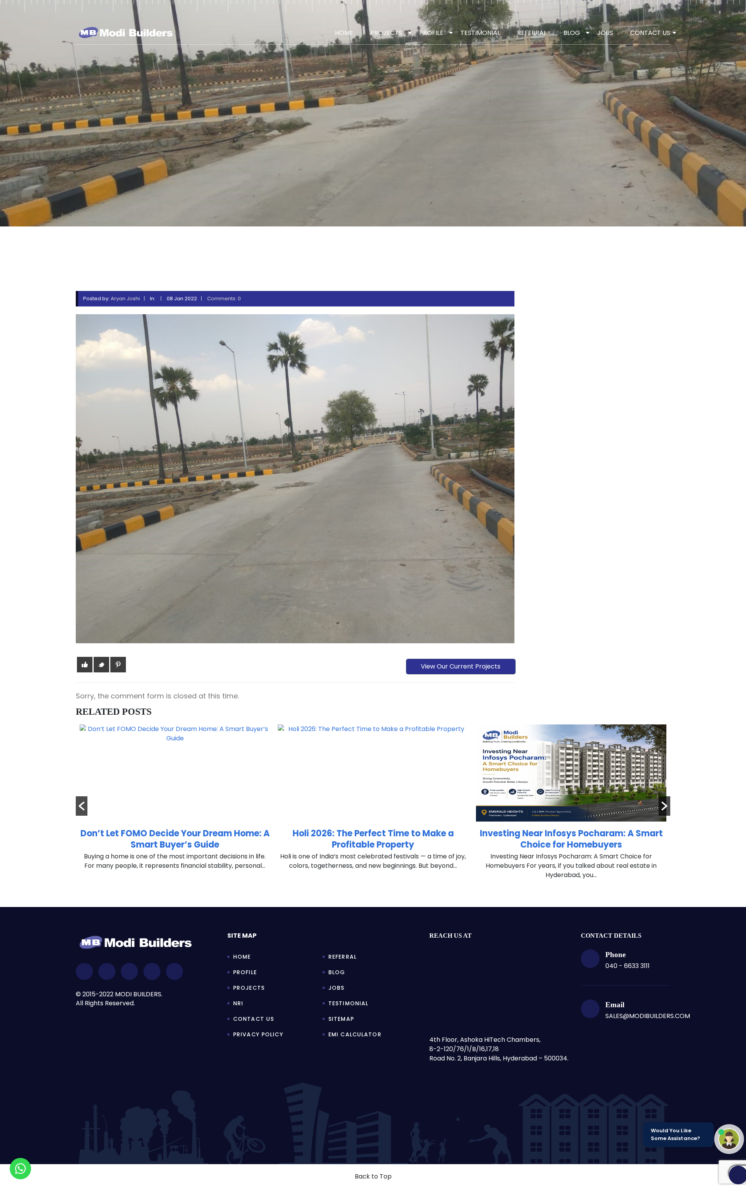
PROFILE (431, 32)
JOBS (605, 32)
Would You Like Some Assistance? (675, 1134)
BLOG (571, 32)
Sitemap (341, 1019)
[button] (81, 806)
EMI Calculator (355, 1034)
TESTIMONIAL (480, 32)
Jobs (336, 988)
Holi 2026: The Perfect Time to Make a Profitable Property (175, 839)
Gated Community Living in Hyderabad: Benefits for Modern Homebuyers (571, 839)
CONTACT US (650, 32)
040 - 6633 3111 (627, 965)
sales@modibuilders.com (647, 1015)
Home (344, 32)
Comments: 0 (224, 298)
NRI (238, 1003)
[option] (175, 801)
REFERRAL (531, 32)
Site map (241, 935)
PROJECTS (386, 32)
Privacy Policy (258, 1034)
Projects (249, 988)
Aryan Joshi (125, 298)
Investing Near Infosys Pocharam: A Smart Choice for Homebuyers (373, 839)
